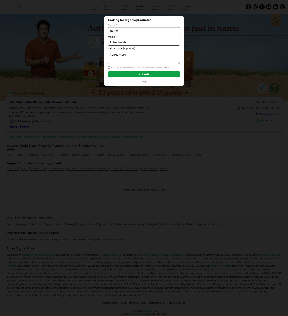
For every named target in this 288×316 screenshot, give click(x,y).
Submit (144, 74)
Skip (144, 81)
